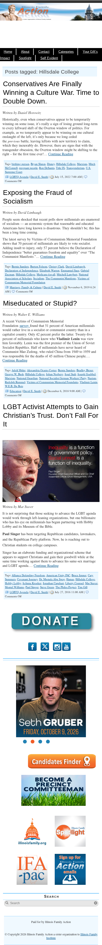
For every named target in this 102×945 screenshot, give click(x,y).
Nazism (92, 378)
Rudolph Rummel (15, 382)
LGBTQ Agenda (19, 177)
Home (8, 51)
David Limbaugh (75, 266)
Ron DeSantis (46, 168)
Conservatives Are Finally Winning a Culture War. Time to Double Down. (51, 92)
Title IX (60, 168)
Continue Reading (60, 154)
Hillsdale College (66, 164)
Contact (44, 51)
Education (15, 391)
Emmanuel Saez (70, 270)
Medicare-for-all (46, 274)
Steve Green (47, 587)
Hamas (70, 579)
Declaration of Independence (21, 270)
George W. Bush (14, 374)
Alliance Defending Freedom (28, 575)
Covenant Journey (27, 579)
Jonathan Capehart (53, 583)
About (25, 51)
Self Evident (49, 58)
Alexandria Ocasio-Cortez (41, 370)
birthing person (20, 164)
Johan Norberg (54, 374)
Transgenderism (75, 168)
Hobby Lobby (13, 583)
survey (25, 325)
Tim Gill (82, 587)
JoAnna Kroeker (32, 583)
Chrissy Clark (56, 266)
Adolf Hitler (19, 370)
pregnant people (28, 168)
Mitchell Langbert (67, 274)
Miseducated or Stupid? (40, 303)
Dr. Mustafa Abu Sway (52, 579)
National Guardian (27, 378)
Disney (51, 164)
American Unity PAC (58, 575)
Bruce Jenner (79, 575)
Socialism (38, 278)
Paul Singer (32, 587)
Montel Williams (14, 587)
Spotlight (25, 58)
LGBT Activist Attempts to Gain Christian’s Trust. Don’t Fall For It (51, 415)
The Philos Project (65, 587)
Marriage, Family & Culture (26, 287)
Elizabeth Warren (49, 270)
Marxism (82, 164)
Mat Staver (91, 583)
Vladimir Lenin (88, 382)
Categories (66, 51)
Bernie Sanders (20, 266)
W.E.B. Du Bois (14, 386)
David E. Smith (39, 177)
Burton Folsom (38, 266)
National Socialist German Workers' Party (62, 378)
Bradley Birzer (84, 370)
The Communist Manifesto (61, 278)
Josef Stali (70, 374)
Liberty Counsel (74, 583)
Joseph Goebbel (86, 374)
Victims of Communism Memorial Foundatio (52, 382)
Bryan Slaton (38, 164)
